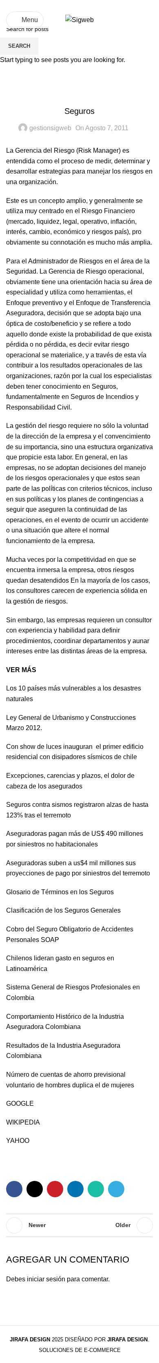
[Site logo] (79, 19)
